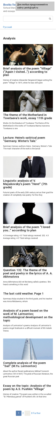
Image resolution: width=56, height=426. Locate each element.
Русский (7, 27)
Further (37, 413)
